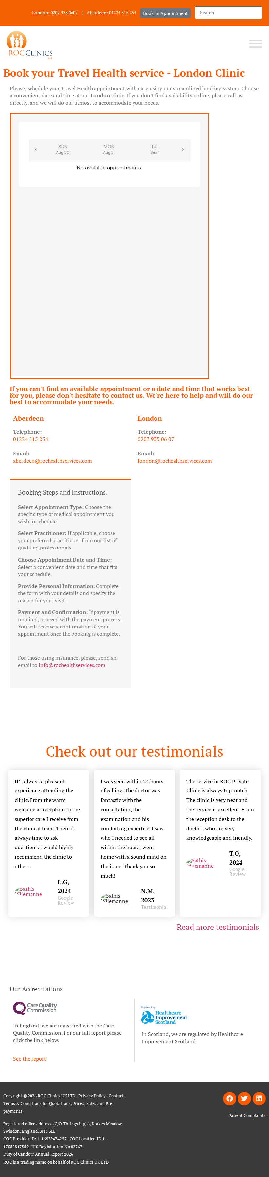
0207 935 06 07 (156, 439)
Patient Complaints (247, 1115)
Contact (116, 1096)
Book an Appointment (165, 13)
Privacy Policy (92, 1096)
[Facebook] (229, 1098)
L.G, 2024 (64, 886)
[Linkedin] (259, 1098)
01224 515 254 (30, 439)
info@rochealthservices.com (72, 664)
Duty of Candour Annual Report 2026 (38, 1154)
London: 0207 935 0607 (55, 13)
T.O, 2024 (235, 857)
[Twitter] (244, 1098)
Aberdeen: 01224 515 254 (111, 13)
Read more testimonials (219, 927)
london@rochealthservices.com (175, 460)
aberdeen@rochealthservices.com (53, 460)
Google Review (66, 900)
